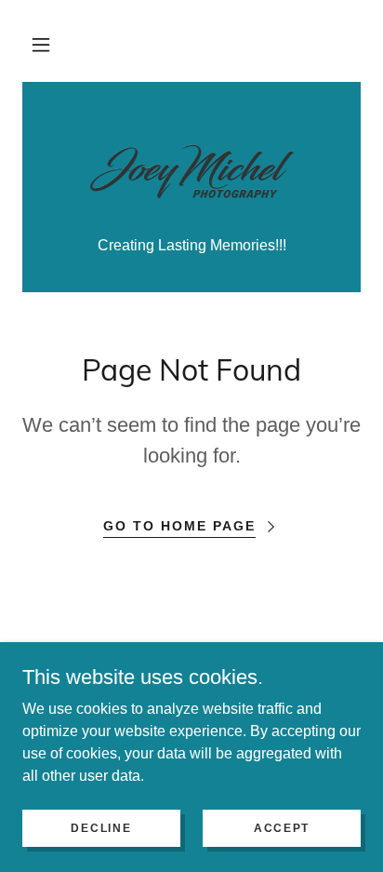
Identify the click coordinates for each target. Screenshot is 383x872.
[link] (191, 170)
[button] (40, 44)
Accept (282, 827)
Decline (101, 827)
